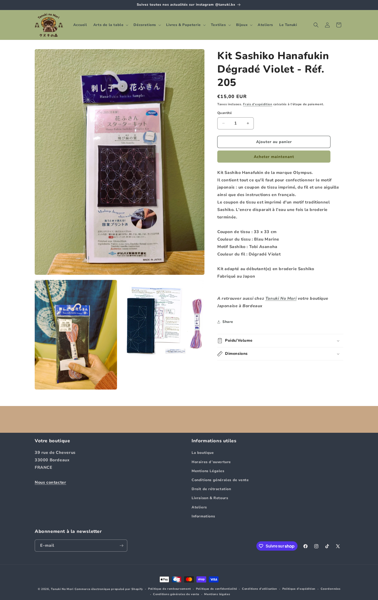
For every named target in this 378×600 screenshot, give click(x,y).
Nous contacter (50, 482)
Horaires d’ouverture (211, 461)
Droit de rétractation (211, 489)
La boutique (203, 452)
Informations (203, 516)
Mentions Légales (208, 470)
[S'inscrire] (121, 546)
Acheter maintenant (274, 156)
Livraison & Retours (210, 498)
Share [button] (227, 321)
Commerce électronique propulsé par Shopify (109, 589)
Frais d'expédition (257, 104)
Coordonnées (330, 589)
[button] (110, 25)
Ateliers (199, 507)
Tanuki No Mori (280, 298)
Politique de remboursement (169, 589)
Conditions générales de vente (220, 480)
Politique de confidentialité (216, 589)
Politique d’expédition (299, 589)
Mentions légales (217, 594)
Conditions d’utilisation (259, 589)
